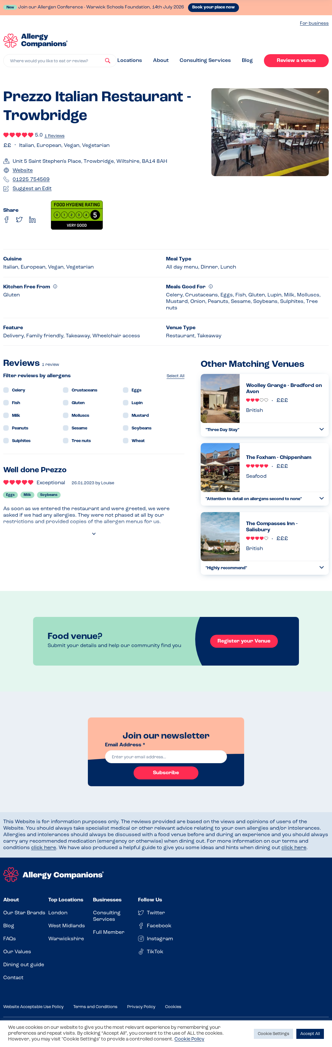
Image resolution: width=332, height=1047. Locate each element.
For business (314, 23)
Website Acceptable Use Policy (33, 1007)
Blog (247, 60)
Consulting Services (205, 60)
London (57, 913)
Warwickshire (66, 939)
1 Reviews (54, 136)
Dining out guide (23, 965)
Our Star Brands (24, 913)
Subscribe (166, 773)
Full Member (108, 932)
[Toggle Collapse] (321, 429)
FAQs (9, 939)
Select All (175, 376)
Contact (13, 978)
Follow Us (150, 900)
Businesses (107, 900)
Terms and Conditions (95, 1007)
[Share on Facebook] (6, 219)
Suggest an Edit (32, 188)
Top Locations (65, 900)
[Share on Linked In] (32, 219)
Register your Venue (244, 641)
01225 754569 (31, 179)
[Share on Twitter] (19, 219)
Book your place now (213, 7)
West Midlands (66, 926)
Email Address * (125, 745)
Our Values (17, 952)
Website (23, 170)
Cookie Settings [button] (273, 1034)
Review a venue (296, 60)
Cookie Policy (189, 1039)
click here (43, 847)
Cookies (173, 1007)
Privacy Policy (141, 1007)
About (161, 60)
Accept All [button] (310, 1034)
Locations (129, 60)
